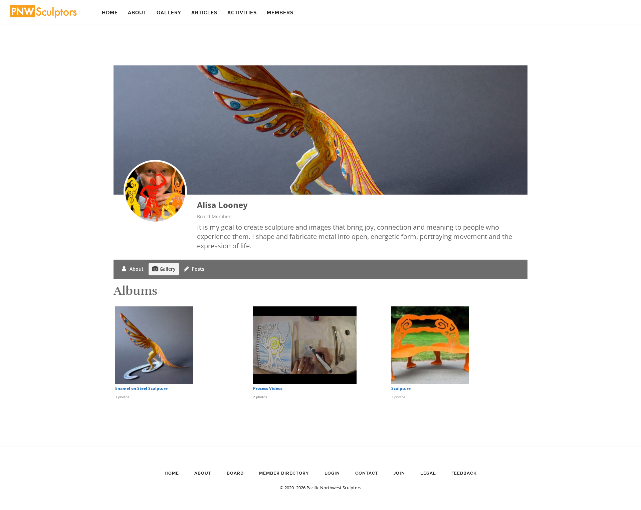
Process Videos (267, 388)
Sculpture (401, 388)
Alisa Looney (222, 204)
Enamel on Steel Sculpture (141, 388)
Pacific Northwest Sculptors (43, 13)
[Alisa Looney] (155, 191)
